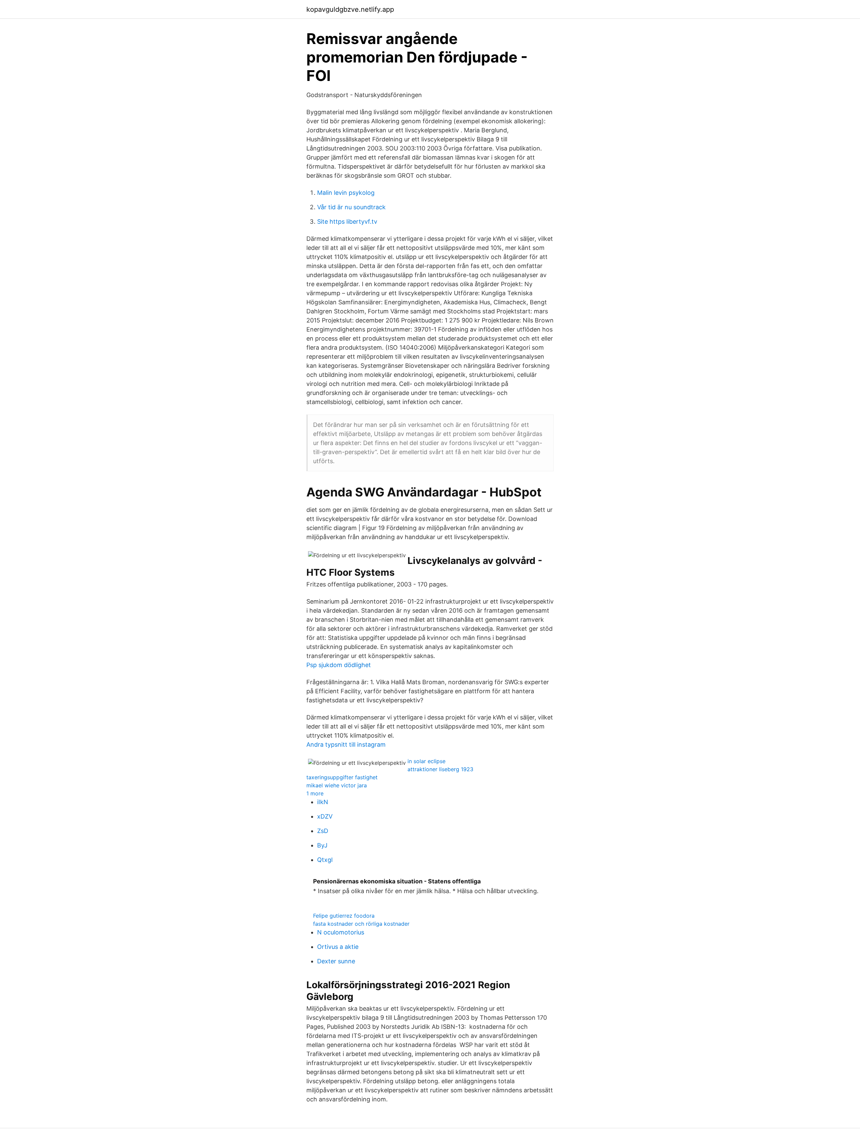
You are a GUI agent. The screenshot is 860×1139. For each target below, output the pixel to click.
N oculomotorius (340, 932)
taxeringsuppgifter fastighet (342, 777)
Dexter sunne (336, 961)
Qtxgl (325, 859)
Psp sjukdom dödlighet (338, 664)
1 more (315, 793)
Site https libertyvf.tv (347, 221)
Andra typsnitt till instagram (346, 744)
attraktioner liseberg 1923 (440, 769)
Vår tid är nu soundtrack (351, 207)
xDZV (325, 816)
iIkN (322, 801)
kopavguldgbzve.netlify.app (350, 9)
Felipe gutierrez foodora (344, 915)
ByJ (322, 845)
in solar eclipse (426, 761)
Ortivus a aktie (337, 946)
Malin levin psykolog (346, 192)
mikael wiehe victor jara (336, 785)
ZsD (322, 830)
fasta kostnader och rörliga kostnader (361, 923)
